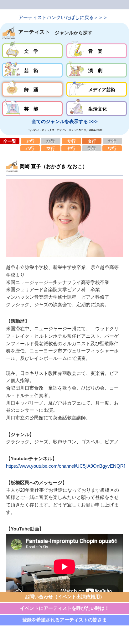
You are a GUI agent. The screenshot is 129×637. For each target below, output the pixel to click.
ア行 (30, 141)
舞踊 (32, 89)
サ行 (71, 141)
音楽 (96, 50)
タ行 (91, 141)
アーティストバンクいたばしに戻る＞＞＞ (63, 17)
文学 (32, 50)
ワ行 (112, 148)
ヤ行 (71, 148)
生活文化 (96, 108)
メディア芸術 (96, 89)
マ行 (50, 148)
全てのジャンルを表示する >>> (65, 121)
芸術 (32, 70)
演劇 (96, 70)
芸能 (32, 108)
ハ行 (30, 148)
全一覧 (9, 141)
